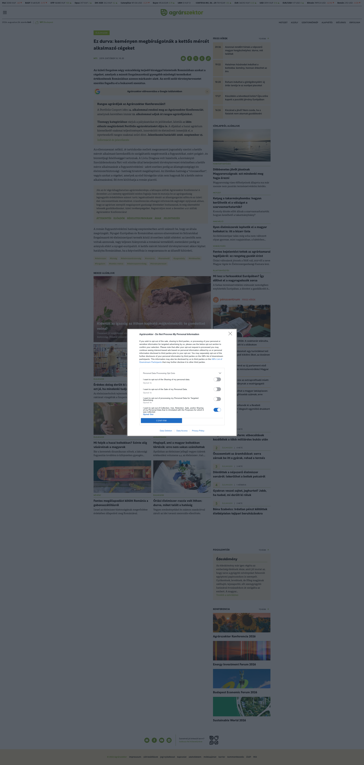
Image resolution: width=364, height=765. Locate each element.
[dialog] (182, 382)
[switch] (217, 379)
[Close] (231, 334)
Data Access (182, 431)
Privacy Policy (198, 431)
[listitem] (182, 373)
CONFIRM (161, 421)
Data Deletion (166, 431)
